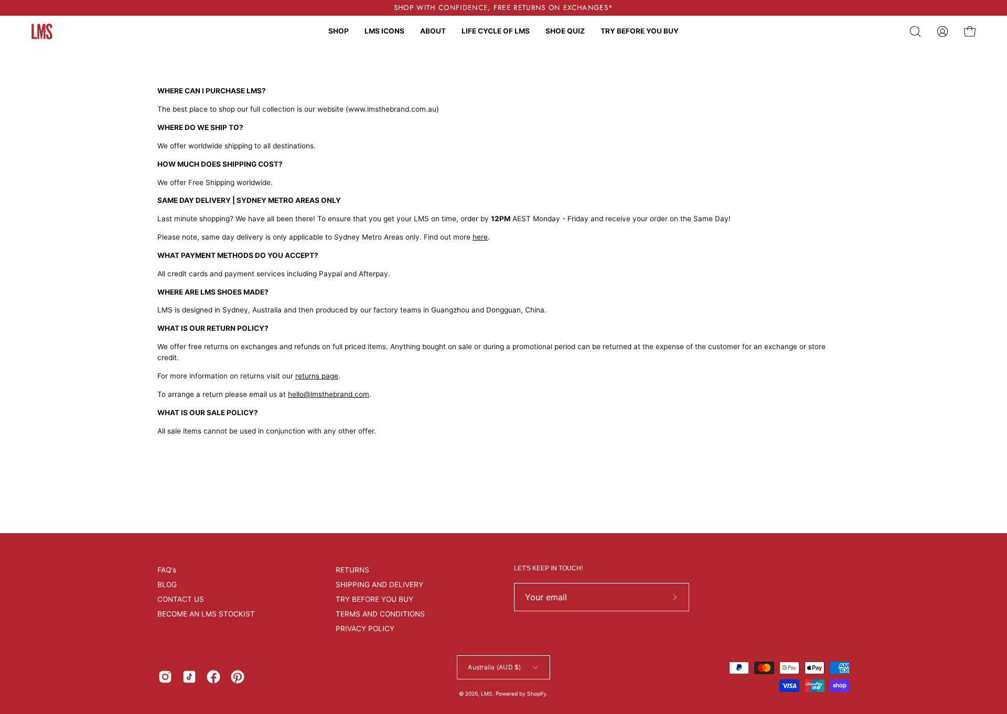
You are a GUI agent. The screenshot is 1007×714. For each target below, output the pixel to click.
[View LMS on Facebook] (213, 677)
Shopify (537, 693)
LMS (486, 693)
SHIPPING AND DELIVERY (379, 584)
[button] (915, 31)
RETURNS (352, 570)
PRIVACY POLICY (365, 628)
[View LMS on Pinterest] (237, 677)
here (480, 237)
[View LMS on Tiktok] (189, 677)
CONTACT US (180, 599)
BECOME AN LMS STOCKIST (206, 614)
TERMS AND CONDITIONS (380, 614)
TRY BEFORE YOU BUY (374, 599)
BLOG (167, 584)
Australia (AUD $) (494, 667)
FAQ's (166, 570)
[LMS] (41, 31)
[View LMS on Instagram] (165, 677)
